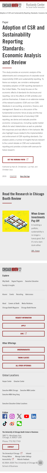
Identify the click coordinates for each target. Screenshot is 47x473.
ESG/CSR (13, 176)
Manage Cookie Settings (23, 456)
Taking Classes (23, 357)
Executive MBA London (27, 390)
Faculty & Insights (8, 285)
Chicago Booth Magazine (10, 307)
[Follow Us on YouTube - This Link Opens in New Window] (26, 416)
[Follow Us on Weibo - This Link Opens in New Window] (12, 423)
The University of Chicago (10, 453)
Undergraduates (23, 350)
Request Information (24, 318)
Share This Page (25, 176)
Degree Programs (17, 281)
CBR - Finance (35, 251)
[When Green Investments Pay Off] (15, 221)
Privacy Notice (7, 456)
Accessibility (6, 459)
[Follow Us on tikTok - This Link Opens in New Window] (4, 423)
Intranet (28, 453)
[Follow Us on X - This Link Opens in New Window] (19, 416)
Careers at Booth (13, 303)
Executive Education (31, 281)
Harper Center (6, 381)
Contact (11, 447)
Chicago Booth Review (28, 307)
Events (12, 294)
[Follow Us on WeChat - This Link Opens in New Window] (19, 423)
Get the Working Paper (16, 159)
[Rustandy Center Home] (34, 5)
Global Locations (10, 375)
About (4, 303)
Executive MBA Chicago (10, 390)
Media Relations (27, 303)
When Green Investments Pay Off (38, 217)
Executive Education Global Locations (14, 403)
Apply (23, 326)
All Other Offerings (23, 365)
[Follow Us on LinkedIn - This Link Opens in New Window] (33, 416)
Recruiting (19, 294)
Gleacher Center (19, 381)
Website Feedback (23, 459)
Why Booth (5, 281)
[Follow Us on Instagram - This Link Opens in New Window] (12, 416)
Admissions (29, 294)
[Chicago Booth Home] (11, 5)
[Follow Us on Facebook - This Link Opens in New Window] (4, 416)
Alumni (4, 294)
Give (22, 333)
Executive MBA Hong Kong (11, 394)
